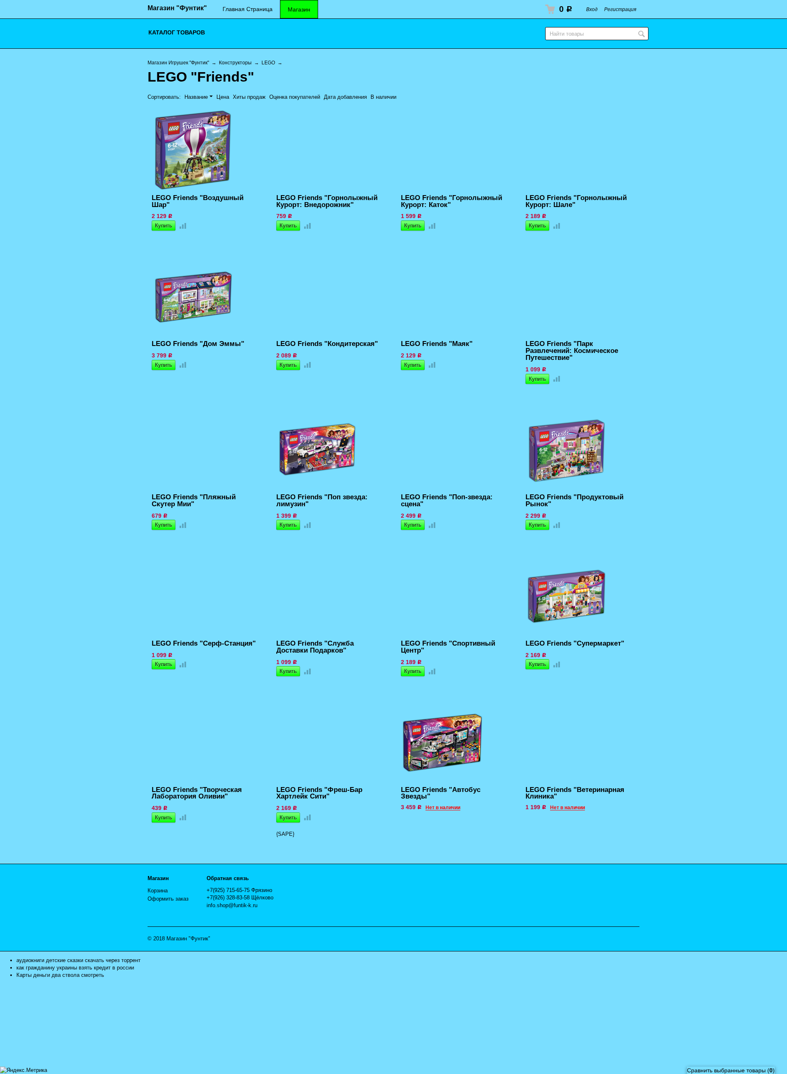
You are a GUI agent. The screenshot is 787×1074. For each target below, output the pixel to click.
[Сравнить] (181, 226)
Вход (592, 9)
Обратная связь (228, 878)
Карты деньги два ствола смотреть (60, 975)
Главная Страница (248, 9)
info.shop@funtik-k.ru (232, 905)
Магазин (299, 9)
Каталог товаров (176, 32)
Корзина (158, 890)
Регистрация (620, 9)
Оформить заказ (168, 899)
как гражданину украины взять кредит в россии (75, 968)
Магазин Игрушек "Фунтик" (178, 62)
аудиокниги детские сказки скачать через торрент (78, 960)
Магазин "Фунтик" (177, 8)
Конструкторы (235, 62)
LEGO (268, 62)
